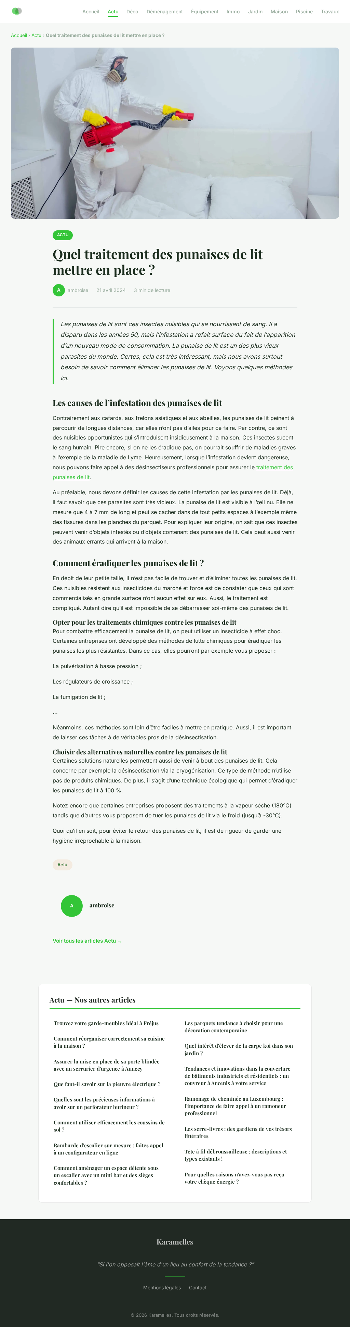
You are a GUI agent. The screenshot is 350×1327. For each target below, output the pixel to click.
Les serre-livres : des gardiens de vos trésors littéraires (238, 1132)
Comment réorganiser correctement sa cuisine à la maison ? (109, 1042)
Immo (233, 11)
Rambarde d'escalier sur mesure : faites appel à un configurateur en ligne (108, 1149)
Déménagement (165, 11)
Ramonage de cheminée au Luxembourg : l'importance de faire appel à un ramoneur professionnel (235, 1106)
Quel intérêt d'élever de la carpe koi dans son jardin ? (239, 1049)
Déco (132, 11)
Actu (113, 11)
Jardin (255, 11)
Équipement (204, 11)
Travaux (330, 11)
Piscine (304, 11)
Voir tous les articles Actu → (87, 940)
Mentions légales (162, 1287)
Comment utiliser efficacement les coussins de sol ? (109, 1126)
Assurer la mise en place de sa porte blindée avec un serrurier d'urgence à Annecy (107, 1065)
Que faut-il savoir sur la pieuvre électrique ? (107, 1084)
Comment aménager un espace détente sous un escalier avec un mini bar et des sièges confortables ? (106, 1175)
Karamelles (175, 1241)
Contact (198, 1287)
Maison (279, 11)
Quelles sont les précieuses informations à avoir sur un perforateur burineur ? (104, 1103)
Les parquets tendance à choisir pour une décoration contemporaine (234, 1027)
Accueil (90, 11)
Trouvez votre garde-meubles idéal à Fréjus (106, 1023)
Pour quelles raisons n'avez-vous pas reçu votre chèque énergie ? (234, 1178)
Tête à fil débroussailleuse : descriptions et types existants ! (236, 1155)
